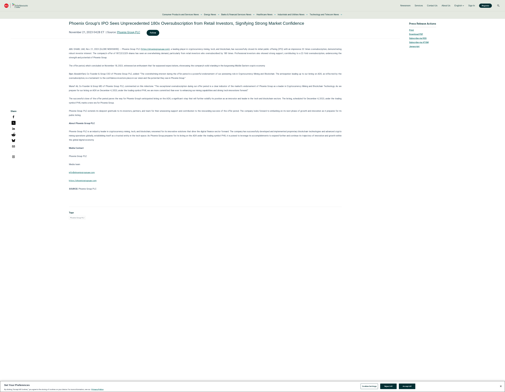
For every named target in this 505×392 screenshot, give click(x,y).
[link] (405, 5)
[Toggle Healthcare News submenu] (275, 14)
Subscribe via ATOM (419, 42)
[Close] (501, 386)
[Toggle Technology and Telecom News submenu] (341, 14)
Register (485, 6)
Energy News (210, 14)
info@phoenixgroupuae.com (82, 172)
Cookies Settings (369, 386)
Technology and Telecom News (324, 14)
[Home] (16, 5)
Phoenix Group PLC (128, 32)
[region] (252, 386)
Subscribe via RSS (417, 38)
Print (411, 30)
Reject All (388, 386)
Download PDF (416, 34)
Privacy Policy (97, 389)
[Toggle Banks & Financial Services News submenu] (253, 14)
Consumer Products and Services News (180, 14)
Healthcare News (264, 14)
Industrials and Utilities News (291, 14)
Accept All (407, 386)
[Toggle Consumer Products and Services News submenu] (201, 14)
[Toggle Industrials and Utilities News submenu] (307, 14)
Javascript (414, 46)
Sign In (471, 5)
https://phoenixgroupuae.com (155, 49)
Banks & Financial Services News (236, 14)
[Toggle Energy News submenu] (218, 14)
